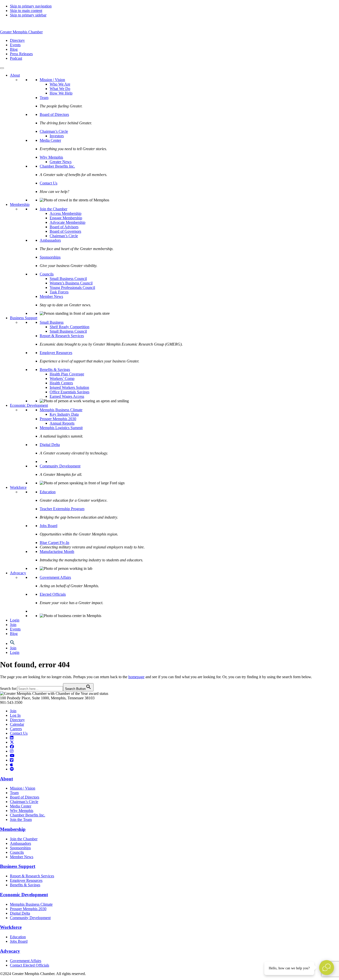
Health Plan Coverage (67, 374)
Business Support (23, 318)
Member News (51, 296)
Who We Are (60, 84)
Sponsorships (50, 257)
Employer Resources (56, 353)
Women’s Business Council (71, 283)
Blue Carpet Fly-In (54, 542)
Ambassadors (50, 240)
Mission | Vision (52, 80)
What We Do (60, 89)
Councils (47, 274)
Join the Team (21, 819)
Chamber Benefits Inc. (57, 166)
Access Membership (65, 213)
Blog (14, 633)
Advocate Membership (67, 222)
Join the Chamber (53, 209)
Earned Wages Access (67, 396)
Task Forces (59, 292)
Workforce (18, 487)
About (15, 75)
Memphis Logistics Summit (61, 428)
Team (44, 97)
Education (48, 492)
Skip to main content (26, 10)
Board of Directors (54, 114)
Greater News (60, 162)
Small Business (52, 322)
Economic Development (29, 405)
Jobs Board (48, 526)
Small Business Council (68, 278)
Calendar (17, 724)
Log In (15, 715)
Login (14, 620)
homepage (136, 677)
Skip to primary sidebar (28, 15)
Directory (17, 720)
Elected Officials (53, 594)
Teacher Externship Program (62, 509)
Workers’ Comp (62, 378)
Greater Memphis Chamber (21, 32)
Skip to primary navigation (31, 6)
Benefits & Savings (55, 369)
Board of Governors (65, 231)
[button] (12, 643)
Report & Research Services (62, 336)
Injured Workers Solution (69, 387)
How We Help (61, 93)
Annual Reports (62, 423)
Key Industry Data (64, 414)
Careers (16, 729)
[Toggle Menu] (2, 68)
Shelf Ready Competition (69, 327)
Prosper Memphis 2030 (58, 419)
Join (13, 625)
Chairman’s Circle (54, 131)
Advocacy (18, 573)
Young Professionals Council (72, 287)
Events (15, 629)
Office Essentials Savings (69, 392)
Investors (57, 136)
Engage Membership (66, 218)
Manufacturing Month (57, 551)
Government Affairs (55, 577)
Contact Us (48, 183)
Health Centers (61, 383)
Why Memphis (51, 157)
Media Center (50, 140)
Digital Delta (50, 445)
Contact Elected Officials (29, 965)
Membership (20, 204)
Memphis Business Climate (61, 410)
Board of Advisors (64, 227)
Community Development (60, 466)
